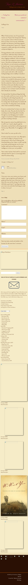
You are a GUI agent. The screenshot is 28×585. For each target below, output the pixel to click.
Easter (3, 341)
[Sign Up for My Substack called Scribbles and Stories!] (14, 285)
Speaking (3, 323)
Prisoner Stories (5, 321)
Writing (11, 159)
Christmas (4, 339)
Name (3, 221)
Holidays (2, 336)
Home (1, 564)
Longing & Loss (5, 331)
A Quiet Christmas (5, 304)
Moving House (5, 351)
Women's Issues (5, 355)
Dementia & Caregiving (6, 328)
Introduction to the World (6, 301)
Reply (2, 191)
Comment (4, 204)
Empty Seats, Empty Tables (6, 305)
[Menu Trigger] (2, 2)
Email (3, 228)
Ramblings (4, 352)
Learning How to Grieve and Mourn (8, 307)
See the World (4, 357)
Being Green (4, 344)
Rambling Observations (5, 342)
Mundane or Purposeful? (7, 334)
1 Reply (2, 27)
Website (3, 234)
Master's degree (5, 319)
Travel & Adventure (6, 360)
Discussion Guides (3, 566)
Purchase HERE (4, 403)
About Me (2, 570)
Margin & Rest (5, 333)
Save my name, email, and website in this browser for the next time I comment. (12, 242)
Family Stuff (4, 349)
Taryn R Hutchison (14, 4)
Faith (2, 326)
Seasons (3, 354)
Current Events (5, 347)
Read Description (4, 404)
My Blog (1, 569)
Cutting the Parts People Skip (7, 302)
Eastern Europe (5, 359)
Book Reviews (4, 318)
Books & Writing (4, 315)
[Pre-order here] (14, 382)
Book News (4, 316)
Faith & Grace (4, 329)
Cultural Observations (6, 346)
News (1, 568)
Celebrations (4, 337)
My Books (2, 565)
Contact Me (2, 572)
